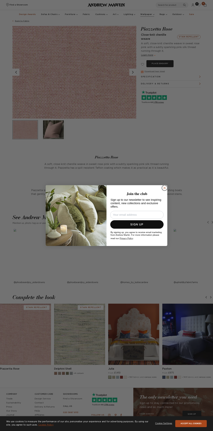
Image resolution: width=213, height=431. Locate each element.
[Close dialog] (164, 188)
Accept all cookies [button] (191, 423)
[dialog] (106, 423)
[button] (163, 423)
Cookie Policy (45, 425)
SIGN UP (136, 224)
